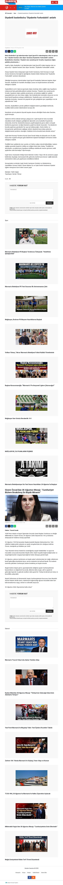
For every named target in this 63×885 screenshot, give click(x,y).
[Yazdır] (47, 51)
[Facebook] (6, 51)
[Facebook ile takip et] (30, 877)
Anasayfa (9, 13)
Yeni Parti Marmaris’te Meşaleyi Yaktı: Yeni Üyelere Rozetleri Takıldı (35, 7)
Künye (23, 872)
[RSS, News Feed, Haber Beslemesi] (33, 877)
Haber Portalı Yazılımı (13, 882)
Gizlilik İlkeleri (36, 872)
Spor (15, 13)
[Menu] (52, 2)
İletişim (29, 872)
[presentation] (10, 7)
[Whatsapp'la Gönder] (15, 51)
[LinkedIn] (12, 51)
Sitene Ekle (44, 872)
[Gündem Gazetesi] (11, 2)
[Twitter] (9, 51)
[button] (50, 51)
